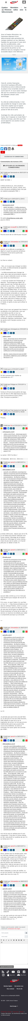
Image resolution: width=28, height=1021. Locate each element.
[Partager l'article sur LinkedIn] (9, 149)
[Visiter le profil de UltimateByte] (1, 242)
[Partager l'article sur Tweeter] (2, 149)
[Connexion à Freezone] (24, 2)
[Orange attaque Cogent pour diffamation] (3, 152)
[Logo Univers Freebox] (14, 2)
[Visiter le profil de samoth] (1, 463)
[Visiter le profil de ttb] (1, 425)
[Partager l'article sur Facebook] (6, 149)
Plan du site (19, 988)
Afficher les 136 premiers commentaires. (15, 166)
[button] (1, 940)
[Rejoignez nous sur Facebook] (24, 971)
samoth (3, 249)
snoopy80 (13, 227)
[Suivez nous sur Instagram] (3, 975)
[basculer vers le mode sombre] (6, 2)
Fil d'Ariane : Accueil (6, 1011)
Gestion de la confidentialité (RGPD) (10, 995)
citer (5, 176)
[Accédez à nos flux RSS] (3, 971)
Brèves (21, 1011)
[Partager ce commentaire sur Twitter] (8, 176)
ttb (11, 425)
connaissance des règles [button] (14, 928)
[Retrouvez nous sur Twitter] (19, 971)
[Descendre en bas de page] (11, 176)
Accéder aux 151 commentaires (14, 156)
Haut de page (13, 1006)
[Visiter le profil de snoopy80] (1, 227)
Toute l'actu (16, 1011)
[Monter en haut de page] (14, 176)
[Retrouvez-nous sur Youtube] (13, 971)
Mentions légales (8, 986)
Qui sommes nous (18, 986)
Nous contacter (10, 988)
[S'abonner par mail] (13, 149)
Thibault (20, 145)
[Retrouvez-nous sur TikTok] (8, 971)
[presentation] (1, 940)
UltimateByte (14, 242)
